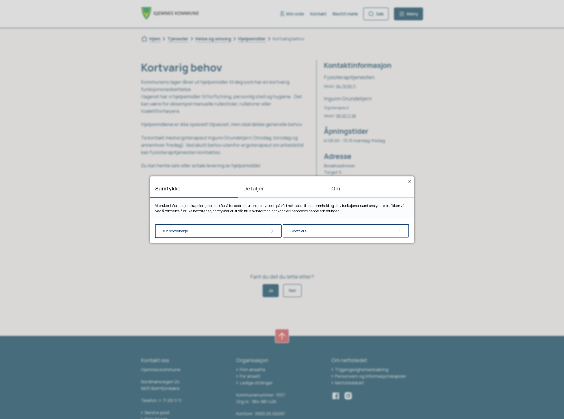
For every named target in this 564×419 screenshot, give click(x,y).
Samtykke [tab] (168, 188)
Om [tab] (335, 188)
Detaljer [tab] (253, 188)
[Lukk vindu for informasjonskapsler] (409, 180)
